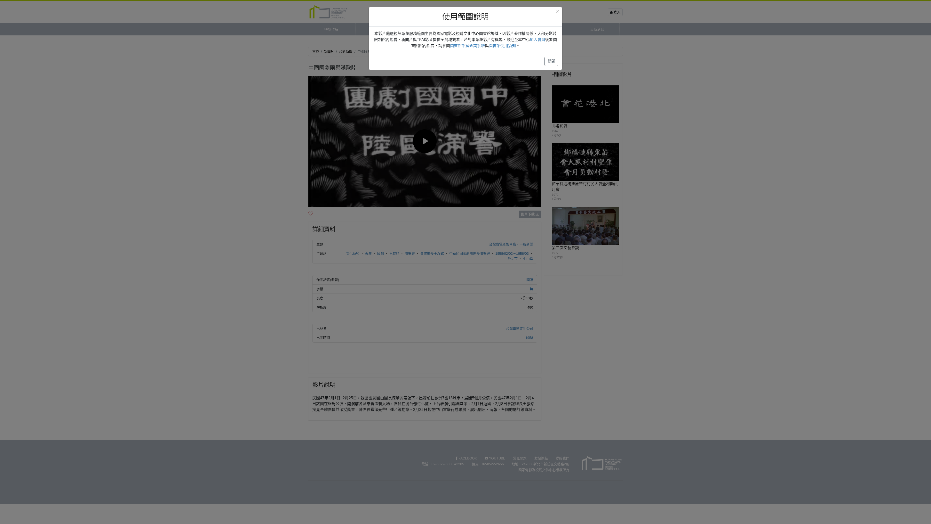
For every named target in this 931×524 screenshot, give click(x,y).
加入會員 (537, 40)
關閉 (551, 61)
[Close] (557, 11)
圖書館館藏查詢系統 (467, 46)
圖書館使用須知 (502, 46)
